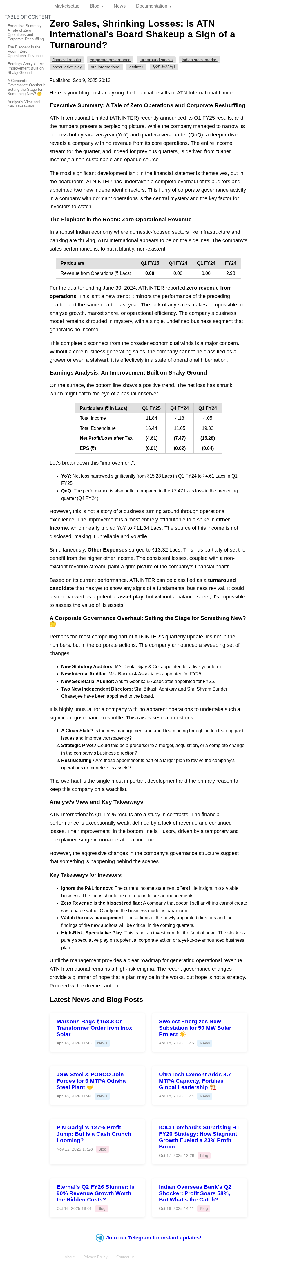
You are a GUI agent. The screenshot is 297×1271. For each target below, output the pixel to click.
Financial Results (66, 59)
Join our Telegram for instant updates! (153, 1238)
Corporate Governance (110, 59)
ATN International (105, 67)
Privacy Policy (95, 1257)
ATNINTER (136, 67)
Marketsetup (66, 5)
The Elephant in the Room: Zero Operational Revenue (25, 51)
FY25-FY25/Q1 (164, 67)
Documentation (151, 5)
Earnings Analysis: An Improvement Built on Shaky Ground (26, 68)
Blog (94, 5)
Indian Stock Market (200, 59)
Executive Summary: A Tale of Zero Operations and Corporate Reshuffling (26, 32)
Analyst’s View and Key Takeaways (24, 104)
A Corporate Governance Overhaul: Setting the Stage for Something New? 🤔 (26, 87)
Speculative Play (67, 67)
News (120, 5)
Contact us (125, 1257)
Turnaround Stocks (156, 59)
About (70, 1257)
